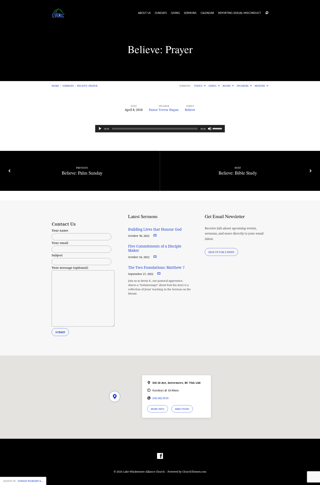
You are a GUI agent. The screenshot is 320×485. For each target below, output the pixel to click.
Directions (182, 409)
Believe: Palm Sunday (82, 173)
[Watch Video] (155, 235)
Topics (198, 85)
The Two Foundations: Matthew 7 (157, 267)
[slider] (218, 128)
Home (55, 85)
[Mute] (209, 129)
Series (213, 85)
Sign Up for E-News (221, 252)
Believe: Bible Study (238, 173)
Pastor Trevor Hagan (164, 110)
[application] (160, 128)
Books (227, 85)
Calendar (207, 13)
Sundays (161, 13)
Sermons (190, 13)
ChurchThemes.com (194, 471)
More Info (157, 409)
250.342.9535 (160, 398)
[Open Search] (266, 12)
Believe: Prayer (87, 85)
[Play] (100, 129)
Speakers (243, 85)
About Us (144, 13)
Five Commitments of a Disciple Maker (154, 248)
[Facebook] (160, 456)
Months (260, 85)
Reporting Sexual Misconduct (239, 13)
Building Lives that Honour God (155, 229)
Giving (175, 13)
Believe (190, 110)
